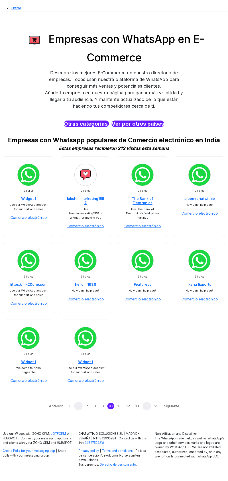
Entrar (16, 8)
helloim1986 (85, 284)
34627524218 (94, 443)
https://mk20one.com (28, 284)
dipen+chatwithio (199, 198)
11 (118, 406)
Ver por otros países (138, 124)
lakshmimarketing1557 (85, 200)
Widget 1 (28, 198)
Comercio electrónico (28, 217)
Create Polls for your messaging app (29, 451)
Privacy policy (89, 451)
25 (156, 406)
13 (137, 406)
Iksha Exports (199, 284)
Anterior (56, 406)
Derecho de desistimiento (118, 464)
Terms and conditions (117, 451)
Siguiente (171, 406)
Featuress (142, 284)
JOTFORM (58, 433)
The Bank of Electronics (142, 200)
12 (128, 406)
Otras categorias (86, 124)
